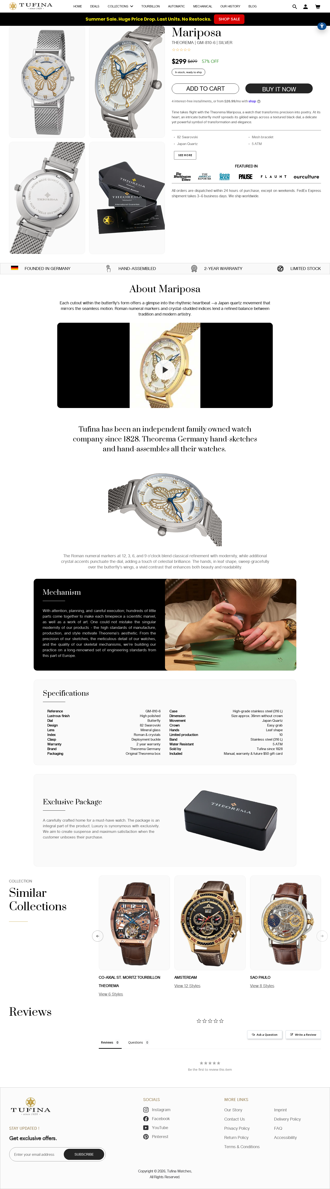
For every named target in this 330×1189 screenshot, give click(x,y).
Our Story (233, 1109)
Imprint (280, 1109)
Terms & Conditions (242, 1146)
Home (77, 6)
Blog (253, 6)
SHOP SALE (229, 19)
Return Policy (236, 1137)
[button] (294, 6)
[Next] (322, 936)
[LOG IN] (305, 6)
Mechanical (202, 6)
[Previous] (97, 936)
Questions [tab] (135, 1042)
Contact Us (234, 1119)
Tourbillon (150, 6)
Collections (118, 6)
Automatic (176, 6)
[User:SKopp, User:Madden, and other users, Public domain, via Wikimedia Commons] (14, 268)
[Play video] (165, 370)
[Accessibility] (321, 26)
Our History (230, 6)
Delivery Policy (287, 1119)
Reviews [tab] (107, 1042)
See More (185, 155)
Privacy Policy (237, 1128)
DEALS (94, 6)
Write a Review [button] (305, 1035)
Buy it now (279, 89)
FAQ (278, 1128)
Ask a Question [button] (267, 1035)
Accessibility (285, 1137)
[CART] (317, 6)
